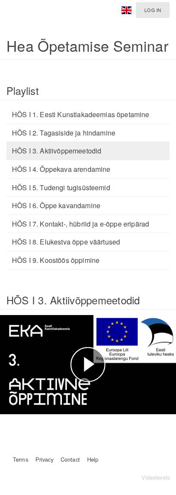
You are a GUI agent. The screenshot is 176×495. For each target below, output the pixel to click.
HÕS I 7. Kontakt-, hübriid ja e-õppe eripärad (80, 224)
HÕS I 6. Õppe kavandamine (56, 205)
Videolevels (155, 477)
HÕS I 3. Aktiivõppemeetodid (56, 151)
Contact (70, 459)
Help (93, 459)
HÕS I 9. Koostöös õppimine (56, 260)
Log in (152, 9)
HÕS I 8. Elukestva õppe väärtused (66, 242)
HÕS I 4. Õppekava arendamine (61, 169)
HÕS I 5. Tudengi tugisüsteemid (61, 187)
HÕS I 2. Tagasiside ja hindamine (63, 133)
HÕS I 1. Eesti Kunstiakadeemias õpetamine (81, 114)
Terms (20, 459)
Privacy (44, 459)
